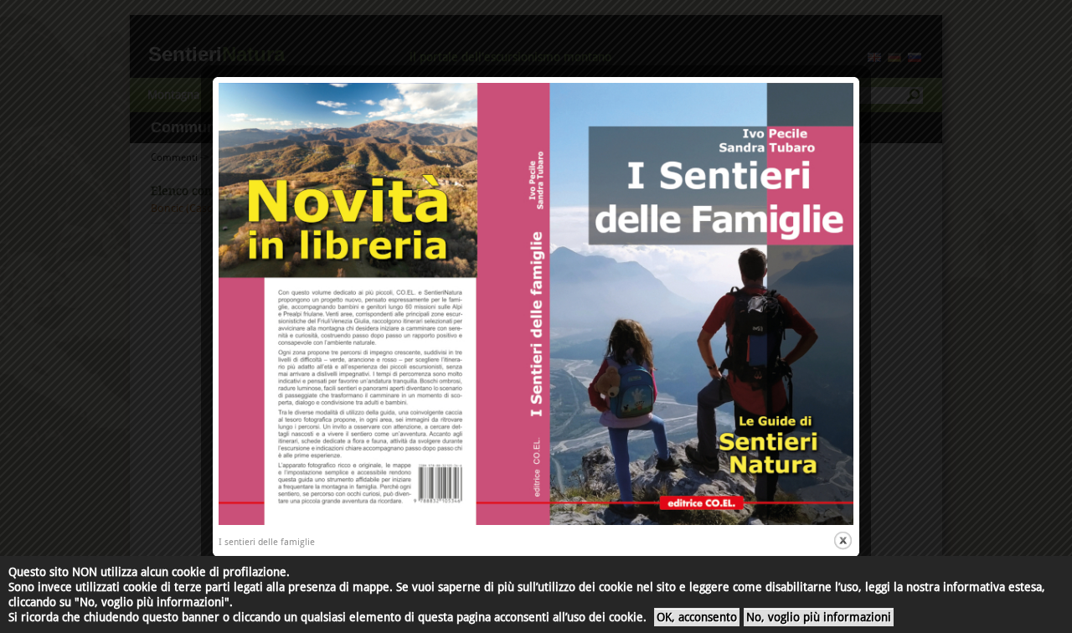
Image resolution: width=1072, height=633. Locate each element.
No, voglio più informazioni (818, 617)
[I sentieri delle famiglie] (536, 522)
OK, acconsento (697, 617)
